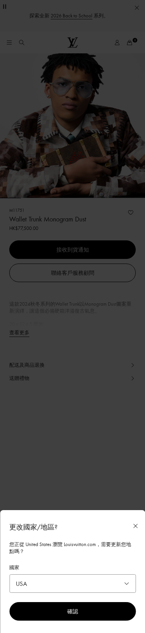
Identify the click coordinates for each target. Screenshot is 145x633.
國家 (14, 567)
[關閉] (135, 526)
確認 (72, 611)
